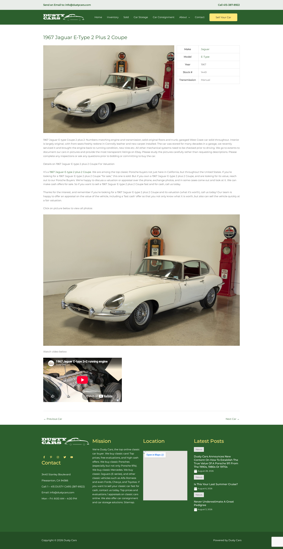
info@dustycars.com (78, 4)
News (199, 449)
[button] (223, 17)
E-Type (205, 56)
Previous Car (53, 418)
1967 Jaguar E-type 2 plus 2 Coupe (70, 172)
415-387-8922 (231, 4)
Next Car (232, 418)
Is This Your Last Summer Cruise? (216, 484)
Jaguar (205, 49)
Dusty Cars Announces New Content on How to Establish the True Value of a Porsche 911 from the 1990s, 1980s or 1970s (216, 461)
